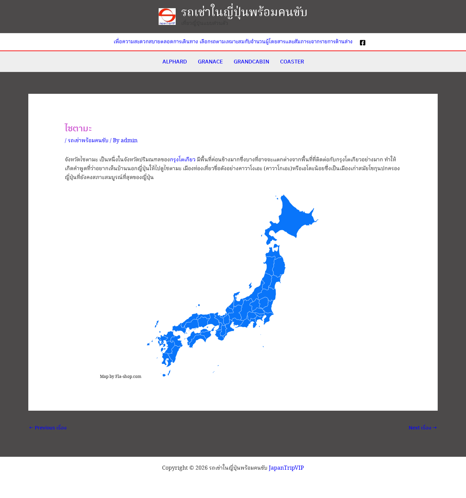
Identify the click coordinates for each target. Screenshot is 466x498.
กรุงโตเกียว (182, 160)
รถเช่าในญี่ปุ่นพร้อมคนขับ (244, 12)
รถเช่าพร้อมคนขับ (88, 140)
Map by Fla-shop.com (120, 377)
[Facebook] (363, 43)
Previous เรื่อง (48, 427)
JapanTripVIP (286, 468)
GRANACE (210, 61)
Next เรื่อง (423, 427)
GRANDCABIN (251, 61)
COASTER (292, 61)
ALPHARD (174, 61)
